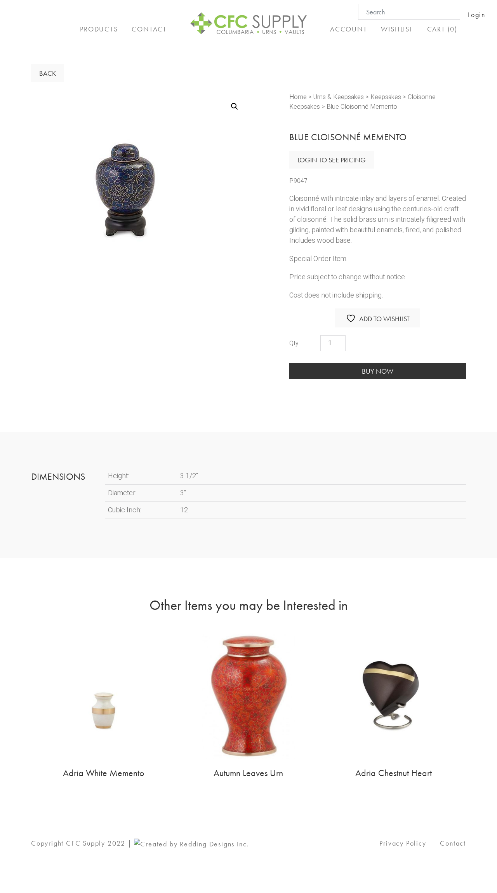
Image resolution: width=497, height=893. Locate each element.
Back (47, 73)
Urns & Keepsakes (338, 97)
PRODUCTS (99, 28)
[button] (235, 106)
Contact (453, 843)
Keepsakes (385, 97)
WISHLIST (397, 28)
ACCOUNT (348, 28)
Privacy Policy (402, 843)
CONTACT (149, 28)
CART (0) (442, 28)
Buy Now (377, 371)
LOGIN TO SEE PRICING (331, 159)
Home (298, 97)
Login (476, 14)
